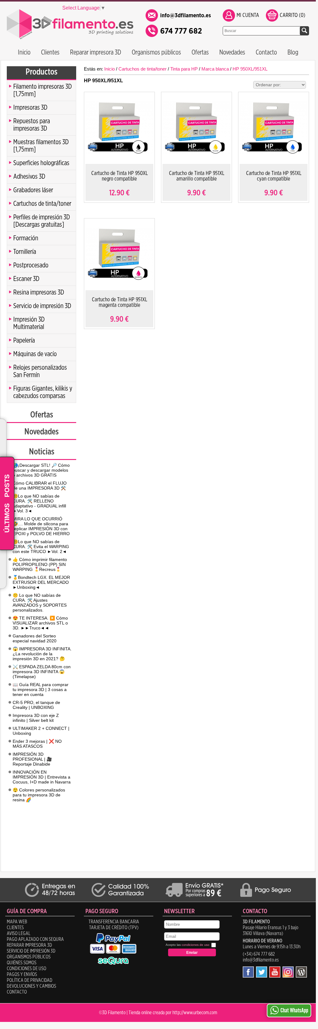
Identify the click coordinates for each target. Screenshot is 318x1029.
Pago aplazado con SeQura (35, 939)
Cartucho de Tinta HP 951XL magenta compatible (119, 302)
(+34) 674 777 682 (259, 954)
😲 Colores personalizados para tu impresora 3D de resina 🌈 (39, 794)
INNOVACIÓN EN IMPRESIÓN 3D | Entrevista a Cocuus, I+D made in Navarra (42, 777)
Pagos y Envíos (22, 974)
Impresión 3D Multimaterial (29, 323)
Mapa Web (17, 921)
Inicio (24, 52)
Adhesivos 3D (29, 176)
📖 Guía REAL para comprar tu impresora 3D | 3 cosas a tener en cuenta (40, 689)
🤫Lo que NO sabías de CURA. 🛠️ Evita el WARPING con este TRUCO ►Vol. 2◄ (41, 546)
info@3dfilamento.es (261, 960)
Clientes (50, 52)
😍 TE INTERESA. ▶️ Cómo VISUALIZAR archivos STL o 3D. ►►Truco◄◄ (40, 623)
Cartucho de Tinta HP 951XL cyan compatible (273, 176)
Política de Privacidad (29, 980)
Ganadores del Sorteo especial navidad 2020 (34, 638)
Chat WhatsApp (294, 1010)
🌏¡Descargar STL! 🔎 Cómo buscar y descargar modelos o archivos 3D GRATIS (41, 470)
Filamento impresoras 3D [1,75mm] (42, 90)
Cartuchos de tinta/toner (42, 203)
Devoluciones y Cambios (31, 986)
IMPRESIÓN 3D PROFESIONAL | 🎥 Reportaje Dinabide (32, 759)
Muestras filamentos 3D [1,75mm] (41, 146)
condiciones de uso (195, 944)
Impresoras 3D (30, 107)
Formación (25, 238)
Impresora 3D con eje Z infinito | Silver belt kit (36, 718)
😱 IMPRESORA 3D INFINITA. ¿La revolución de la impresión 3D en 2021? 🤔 (42, 653)
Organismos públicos (156, 52)
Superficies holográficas (41, 163)
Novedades (232, 52)
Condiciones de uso (26, 968)
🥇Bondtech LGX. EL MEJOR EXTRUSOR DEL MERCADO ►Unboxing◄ (41, 582)
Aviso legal (19, 933)
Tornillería (24, 251)
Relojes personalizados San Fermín (40, 371)
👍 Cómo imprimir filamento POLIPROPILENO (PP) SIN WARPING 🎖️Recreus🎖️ (40, 564)
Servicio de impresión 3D (42, 306)
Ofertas (200, 52)
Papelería (24, 340)
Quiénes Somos (21, 962)
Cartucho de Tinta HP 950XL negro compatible (119, 176)
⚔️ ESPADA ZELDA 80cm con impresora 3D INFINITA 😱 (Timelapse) (42, 671)
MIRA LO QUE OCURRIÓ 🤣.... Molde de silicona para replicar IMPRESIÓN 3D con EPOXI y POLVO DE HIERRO (41, 526)
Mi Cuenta (248, 15)
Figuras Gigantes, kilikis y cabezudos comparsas (42, 392)
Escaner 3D (26, 278)
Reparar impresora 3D (95, 52)
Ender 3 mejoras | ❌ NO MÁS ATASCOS (37, 744)
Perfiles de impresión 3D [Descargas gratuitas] (41, 221)
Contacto (266, 52)
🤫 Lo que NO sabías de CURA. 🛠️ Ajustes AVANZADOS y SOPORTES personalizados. (40, 602)
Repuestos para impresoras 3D (31, 125)
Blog (292, 52)
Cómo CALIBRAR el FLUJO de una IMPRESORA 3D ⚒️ (40, 485)
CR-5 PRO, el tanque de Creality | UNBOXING (36, 705)
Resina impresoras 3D (38, 292)
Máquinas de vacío (35, 354)
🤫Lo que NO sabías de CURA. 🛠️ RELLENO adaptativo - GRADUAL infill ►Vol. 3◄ (39, 503)
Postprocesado (30, 265)
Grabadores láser (33, 190)
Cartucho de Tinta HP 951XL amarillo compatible (196, 176)
